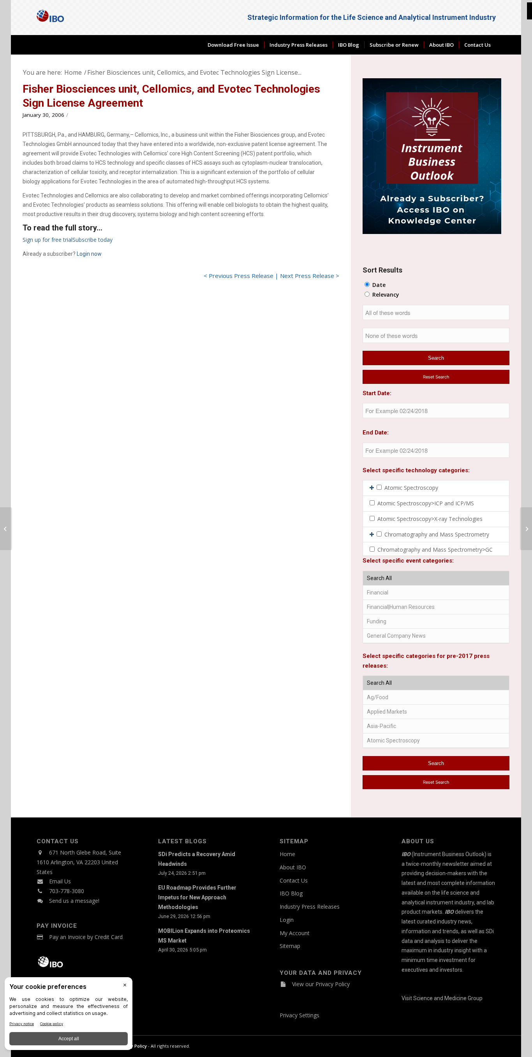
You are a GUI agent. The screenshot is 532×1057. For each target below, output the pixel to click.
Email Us (60, 881)
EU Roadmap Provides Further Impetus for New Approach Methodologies (197, 897)
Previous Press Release (241, 276)
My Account (295, 933)
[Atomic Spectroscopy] (436, 740)
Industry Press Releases (310, 906)
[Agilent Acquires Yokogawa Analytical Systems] (6, 528)
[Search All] (436, 578)
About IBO (293, 867)
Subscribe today (92, 239)
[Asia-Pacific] (436, 726)
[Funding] (436, 621)
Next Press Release (307, 276)
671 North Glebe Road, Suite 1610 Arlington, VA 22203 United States (79, 862)
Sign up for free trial (47, 239)
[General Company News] (436, 636)
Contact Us (294, 880)
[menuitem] (233, 45)
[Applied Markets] (436, 712)
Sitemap (290, 946)
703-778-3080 (66, 891)
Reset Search (436, 377)
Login (287, 919)
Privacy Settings (299, 1015)
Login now (89, 254)
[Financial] (436, 593)
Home (287, 854)
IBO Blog (291, 893)
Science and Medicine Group (448, 998)
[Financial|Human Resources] (436, 607)
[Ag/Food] (436, 697)
